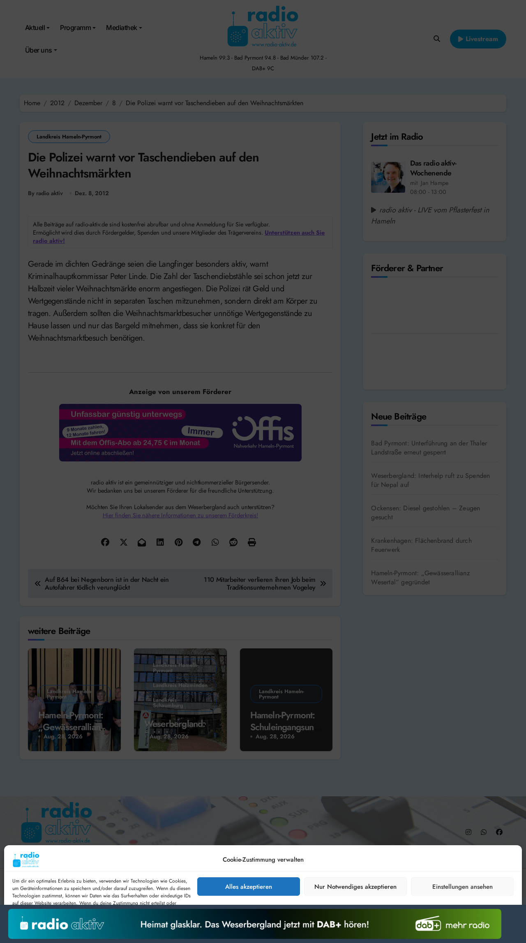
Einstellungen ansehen (462, 886)
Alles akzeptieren (248, 886)
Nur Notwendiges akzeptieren (355, 886)
